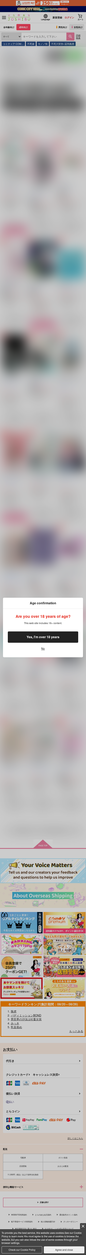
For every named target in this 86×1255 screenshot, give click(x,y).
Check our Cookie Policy (22, 1249)
